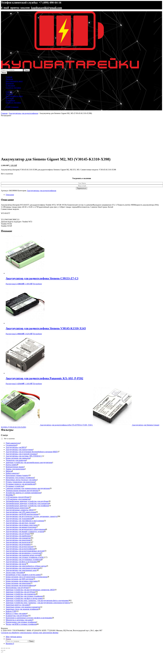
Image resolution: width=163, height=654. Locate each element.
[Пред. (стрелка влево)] (2, 650)
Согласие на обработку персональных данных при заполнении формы (29, 633)
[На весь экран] (4, 648)
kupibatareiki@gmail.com (46, 7)
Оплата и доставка (13, 88)
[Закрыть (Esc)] (9, 648)
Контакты (10, 83)
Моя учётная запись (14, 637)
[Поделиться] (7, 648)
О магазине (10, 85)
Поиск (26, 70)
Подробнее (37, 284)
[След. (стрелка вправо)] (4, 650)
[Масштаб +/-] (2, 648)
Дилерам (9, 79)
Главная (9, 77)
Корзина (10, 643)
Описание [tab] (10, 195)
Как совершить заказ (14, 81)
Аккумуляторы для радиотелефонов (23, 113)
